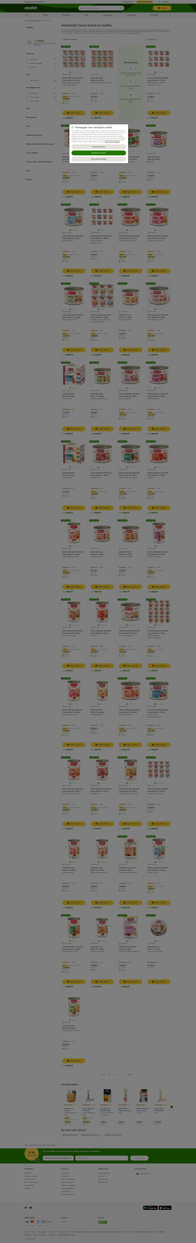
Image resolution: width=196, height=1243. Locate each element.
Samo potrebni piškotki (98, 159)
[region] (98, 143)
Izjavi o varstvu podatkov (112, 142)
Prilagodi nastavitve (98, 147)
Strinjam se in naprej (99, 153)
